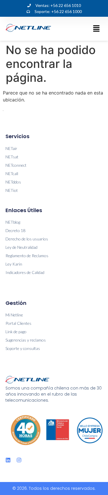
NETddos (13, 181)
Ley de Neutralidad (21, 247)
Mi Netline (14, 314)
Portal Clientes (18, 323)
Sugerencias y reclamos (25, 340)
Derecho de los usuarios (26, 238)
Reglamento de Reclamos (26, 255)
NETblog (12, 222)
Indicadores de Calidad (24, 272)
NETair (11, 148)
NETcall (11, 173)
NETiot (11, 190)
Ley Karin (13, 264)
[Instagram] (19, 460)
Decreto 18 (15, 230)
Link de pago (15, 331)
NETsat (11, 156)
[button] (96, 29)
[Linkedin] (8, 460)
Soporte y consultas (22, 348)
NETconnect (15, 165)
